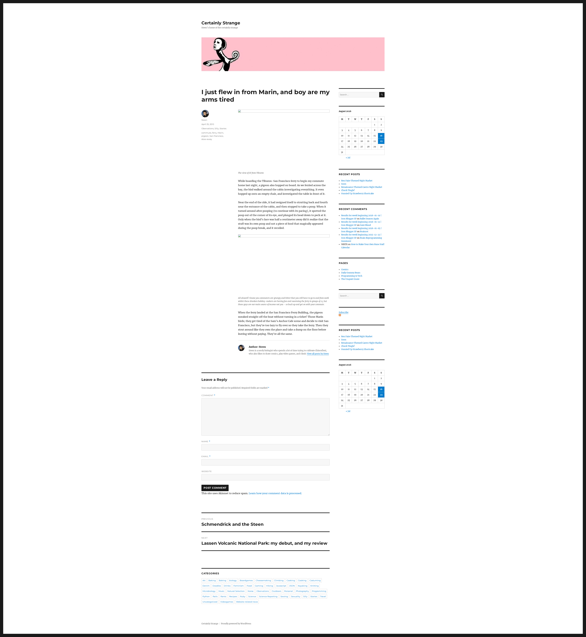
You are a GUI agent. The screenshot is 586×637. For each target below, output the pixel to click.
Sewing (284, 596)
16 (381, 135)
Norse (250, 591)
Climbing (279, 580)
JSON (292, 586)
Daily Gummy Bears (350, 272)
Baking (212, 580)
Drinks (227, 586)
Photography (302, 591)
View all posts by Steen (318, 353)
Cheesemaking (263, 580)
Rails (215, 596)
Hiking (269, 586)
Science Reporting (268, 596)
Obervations (207, 128)
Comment (208, 395)
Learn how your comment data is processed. (275, 493)
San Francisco (216, 136)
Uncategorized (210, 602)
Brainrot (364, 231)
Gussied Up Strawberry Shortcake (357, 193)
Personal (288, 591)
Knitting (314, 586)
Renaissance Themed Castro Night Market (361, 187)
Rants (223, 596)
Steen (204, 120)
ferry (214, 133)
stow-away (206, 139)
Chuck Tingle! (348, 190)
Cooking (291, 580)
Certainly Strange (220, 22)
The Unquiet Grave (350, 279)
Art (204, 580)
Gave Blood (365, 225)
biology (233, 580)
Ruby (242, 596)
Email (206, 456)
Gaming (259, 586)
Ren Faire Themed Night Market (356, 180)
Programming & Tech (351, 276)
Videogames (226, 602)
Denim (206, 586)
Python (206, 596)
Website (206, 471)
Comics (344, 269)
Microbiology (209, 591)
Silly (217, 128)
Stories (223, 128)
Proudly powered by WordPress (236, 623)
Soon (343, 184)
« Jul (348, 157)
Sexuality (295, 596)
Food (249, 586)
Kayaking (302, 586)
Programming (319, 591)
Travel (323, 596)
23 (381, 141)
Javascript (281, 586)
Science (252, 596)
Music (221, 591)
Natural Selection (236, 591)
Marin (220, 133)
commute (206, 133)
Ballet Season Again (369, 218)
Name (205, 441)
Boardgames (246, 580)
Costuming (315, 580)
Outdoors (276, 591)
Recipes (233, 596)
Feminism (238, 586)
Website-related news (247, 602)
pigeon (205, 136)
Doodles (217, 586)
